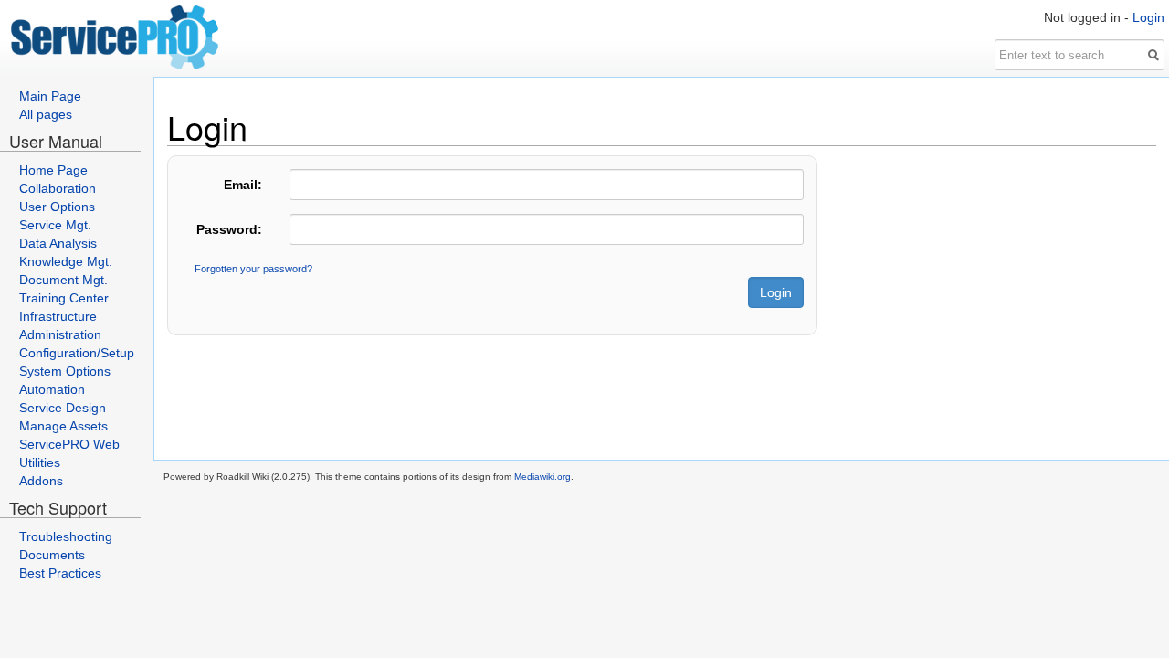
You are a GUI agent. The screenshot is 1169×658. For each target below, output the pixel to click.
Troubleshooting (65, 536)
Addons (41, 480)
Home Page (53, 170)
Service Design (62, 407)
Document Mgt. (63, 279)
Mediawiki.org (542, 477)
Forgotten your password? (253, 268)
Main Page (50, 96)
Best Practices (60, 573)
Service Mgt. (55, 225)
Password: (229, 229)
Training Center (64, 298)
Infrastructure (58, 316)
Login (1148, 17)
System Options (65, 371)
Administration (60, 334)
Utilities (39, 462)
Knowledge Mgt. (65, 261)
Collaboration (57, 188)
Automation (52, 389)
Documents (52, 554)
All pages (45, 114)
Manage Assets (63, 426)
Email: (243, 184)
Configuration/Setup (76, 352)
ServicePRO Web (69, 444)
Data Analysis (58, 243)
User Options (57, 206)
